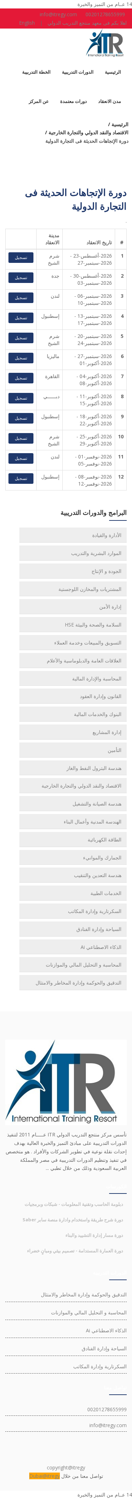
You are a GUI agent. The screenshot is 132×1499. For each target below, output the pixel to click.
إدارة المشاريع (107, 732)
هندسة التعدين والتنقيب (97, 875)
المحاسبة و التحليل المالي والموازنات (83, 964)
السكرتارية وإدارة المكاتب (94, 911)
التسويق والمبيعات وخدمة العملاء (87, 642)
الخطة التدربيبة (36, 72)
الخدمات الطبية (105, 893)
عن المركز (39, 101)
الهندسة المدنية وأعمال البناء (92, 821)
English (27, 22)
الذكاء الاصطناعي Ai (101, 947)
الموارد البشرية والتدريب (96, 553)
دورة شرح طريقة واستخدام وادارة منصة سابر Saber (73, 1219)
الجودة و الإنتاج (106, 571)
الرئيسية (113, 72)
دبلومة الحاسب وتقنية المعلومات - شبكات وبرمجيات (74, 1204)
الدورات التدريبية (78, 72)
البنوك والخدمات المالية (97, 714)
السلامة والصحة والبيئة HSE (93, 624)
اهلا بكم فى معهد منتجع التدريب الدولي (87, 22)
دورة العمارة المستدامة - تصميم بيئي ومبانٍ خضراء (75, 1250)
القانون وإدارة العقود (100, 696)
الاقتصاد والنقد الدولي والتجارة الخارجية (81, 785)
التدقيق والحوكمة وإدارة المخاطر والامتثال (78, 982)
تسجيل (21, 257)
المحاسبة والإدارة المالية (96, 678)
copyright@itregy (66, 1467)
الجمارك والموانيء (102, 857)
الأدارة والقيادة (106, 535)
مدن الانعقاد (109, 101)
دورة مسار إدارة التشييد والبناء (94, 1235)
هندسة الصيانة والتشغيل (97, 803)
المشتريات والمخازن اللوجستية (89, 589)
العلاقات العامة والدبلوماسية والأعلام (84, 660)
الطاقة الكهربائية (104, 839)
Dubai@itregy (44, 1476)
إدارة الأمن (110, 606)
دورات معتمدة (73, 101)
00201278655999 (105, 14)
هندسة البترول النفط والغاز (94, 768)
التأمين (114, 750)
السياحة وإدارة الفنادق (98, 929)
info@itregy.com (58, 14)
